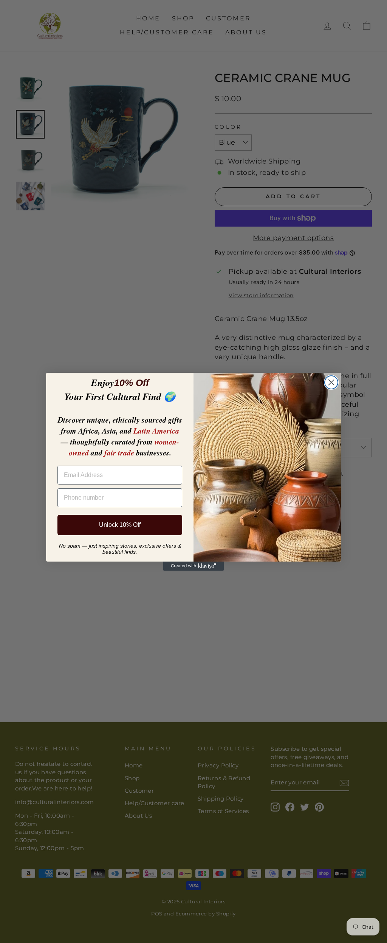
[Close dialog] (331, 382)
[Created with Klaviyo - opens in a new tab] (193, 566)
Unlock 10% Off (120, 525)
